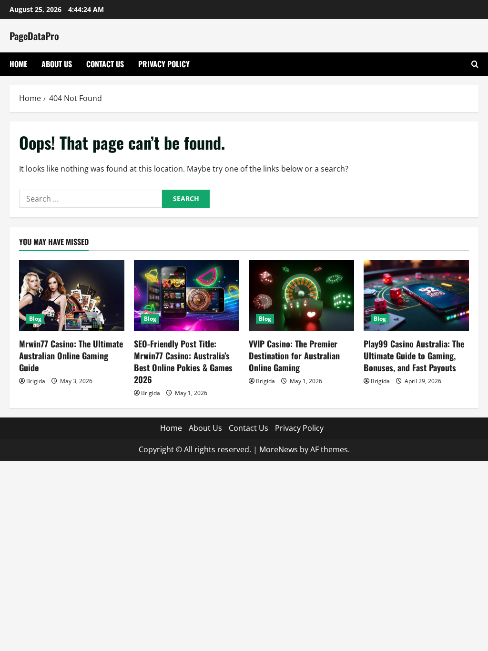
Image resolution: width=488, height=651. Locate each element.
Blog (35, 319)
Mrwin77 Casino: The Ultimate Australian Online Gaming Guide (71, 355)
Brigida (35, 381)
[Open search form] (474, 64)
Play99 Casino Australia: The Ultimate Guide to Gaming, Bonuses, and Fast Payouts (414, 355)
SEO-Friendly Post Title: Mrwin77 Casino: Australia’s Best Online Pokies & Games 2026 (183, 361)
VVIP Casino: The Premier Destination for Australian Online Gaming (294, 355)
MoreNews (278, 449)
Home (18, 64)
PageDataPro (34, 36)
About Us (56, 64)
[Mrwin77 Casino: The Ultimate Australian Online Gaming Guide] (71, 295)
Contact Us (105, 64)
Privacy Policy (164, 64)
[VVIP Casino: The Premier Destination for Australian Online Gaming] (301, 295)
